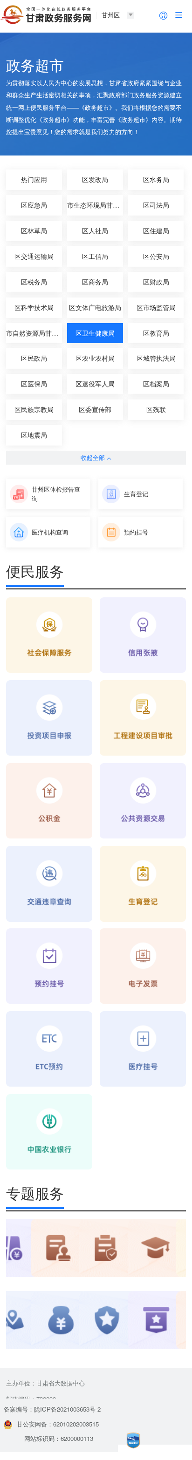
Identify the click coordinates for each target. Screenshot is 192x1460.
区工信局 (95, 256)
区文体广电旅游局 (95, 307)
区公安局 (156, 256)
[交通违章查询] (49, 884)
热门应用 (34, 179)
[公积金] (49, 801)
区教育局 (156, 333)
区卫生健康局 (95, 333)
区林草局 (34, 230)
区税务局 (34, 281)
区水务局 (156, 179)
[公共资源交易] (143, 801)
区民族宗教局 (34, 409)
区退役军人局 (95, 383)
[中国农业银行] (49, 1132)
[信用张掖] (143, 635)
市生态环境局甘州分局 (95, 205)
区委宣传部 (95, 409)
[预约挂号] (49, 966)
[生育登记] (143, 884)
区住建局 (156, 230)
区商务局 (95, 281)
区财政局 (156, 281)
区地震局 (34, 434)
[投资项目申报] (49, 718)
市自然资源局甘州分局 (34, 333)
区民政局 (34, 358)
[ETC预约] (49, 1049)
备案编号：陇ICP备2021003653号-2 (52, 1409)
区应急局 (34, 205)
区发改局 (95, 179)
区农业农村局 (95, 358)
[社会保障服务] (49, 635)
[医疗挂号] (143, 1049)
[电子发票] (143, 966)
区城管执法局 (156, 358)
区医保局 (34, 383)
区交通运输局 (34, 256)
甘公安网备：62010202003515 (58, 1423)
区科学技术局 (34, 307)
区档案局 (156, 383)
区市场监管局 (156, 307)
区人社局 (95, 230)
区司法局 (156, 205)
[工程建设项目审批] (143, 718)
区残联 (156, 409)
